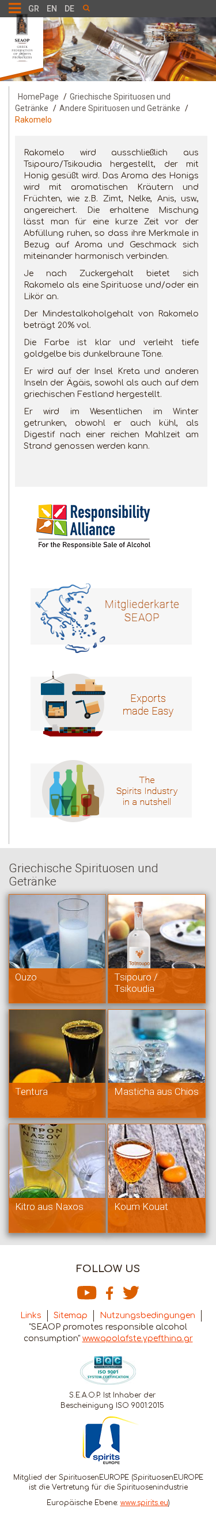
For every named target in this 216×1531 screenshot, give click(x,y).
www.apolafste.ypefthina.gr (137, 1338)
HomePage (38, 96)
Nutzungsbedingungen (147, 1315)
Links (30, 1315)
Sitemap (71, 1315)
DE (69, 8)
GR (33, 8)
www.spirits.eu (144, 1503)
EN (52, 8)
